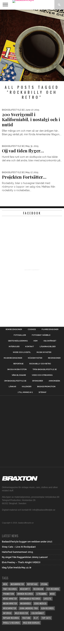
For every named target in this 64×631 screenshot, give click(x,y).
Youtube (26, 617)
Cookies (32, 329)
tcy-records (53, 588)
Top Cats (46, 617)
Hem (35, 341)
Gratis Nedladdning (18, 341)
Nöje (5, 584)
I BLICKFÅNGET (49, 341)
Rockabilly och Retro (40, 364)
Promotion (8, 593)
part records (10, 588)
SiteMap (42, 392)
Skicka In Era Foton (17, 369)
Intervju (7, 613)
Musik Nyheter (44, 352)
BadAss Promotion (46, 386)
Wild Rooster (21, 613)
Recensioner (54, 358)
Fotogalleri (20, 335)
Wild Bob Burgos (31, 622)
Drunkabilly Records (30, 598)
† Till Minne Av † (25, 392)
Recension (38, 588)
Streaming (41, 593)
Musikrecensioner (13, 358)
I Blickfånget (37, 613)
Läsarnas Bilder (47, 346)
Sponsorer (37, 381)
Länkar (12, 386)
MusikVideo (25, 603)
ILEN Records (47, 608)
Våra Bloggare (19, 375)
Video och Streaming (42, 375)
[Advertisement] (32, 45)
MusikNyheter (17, 584)
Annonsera (54, 381)
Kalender (26, 386)
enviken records (25, 593)
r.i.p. (36, 617)
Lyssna (44, 584)
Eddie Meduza (40, 603)
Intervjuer (14, 346)
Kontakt (29, 346)
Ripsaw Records (11, 617)
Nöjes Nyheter (10, 598)
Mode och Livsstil (22, 352)
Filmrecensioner (50, 329)
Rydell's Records (11, 622)
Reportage (18, 364)
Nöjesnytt (25, 588)
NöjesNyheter (9, 608)
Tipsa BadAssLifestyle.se (45, 369)
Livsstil (47, 598)
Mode (52, 593)
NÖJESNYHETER (35, 358)
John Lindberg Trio (29, 608)
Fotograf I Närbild (41, 335)
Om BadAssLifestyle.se (15, 381)
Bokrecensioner (14, 329)
